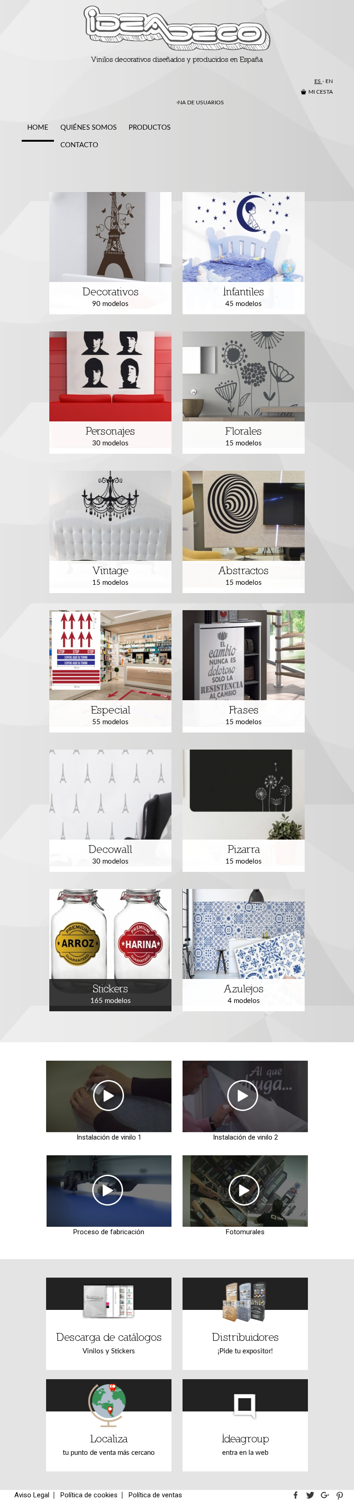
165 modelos (110, 994)
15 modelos (243, 436)
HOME (37, 127)
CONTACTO (79, 145)
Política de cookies (89, 1495)
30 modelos (110, 436)
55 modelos (110, 715)
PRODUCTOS (150, 127)
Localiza (109, 1445)
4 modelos (244, 994)
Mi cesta (320, 92)
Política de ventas (155, 1495)
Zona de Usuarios (197, 102)
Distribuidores (245, 1343)
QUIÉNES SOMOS (88, 127)
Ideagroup (245, 1445)
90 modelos (111, 297)
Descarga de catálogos (109, 1343)
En (329, 81)
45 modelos (243, 297)
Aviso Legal (31, 1495)
